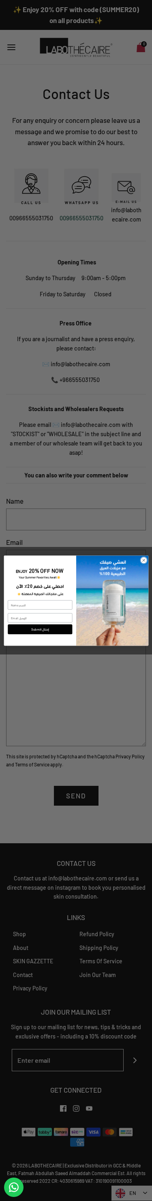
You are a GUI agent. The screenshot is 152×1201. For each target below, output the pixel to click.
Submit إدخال (40, 629)
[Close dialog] (143, 560)
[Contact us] (14, 1187)
